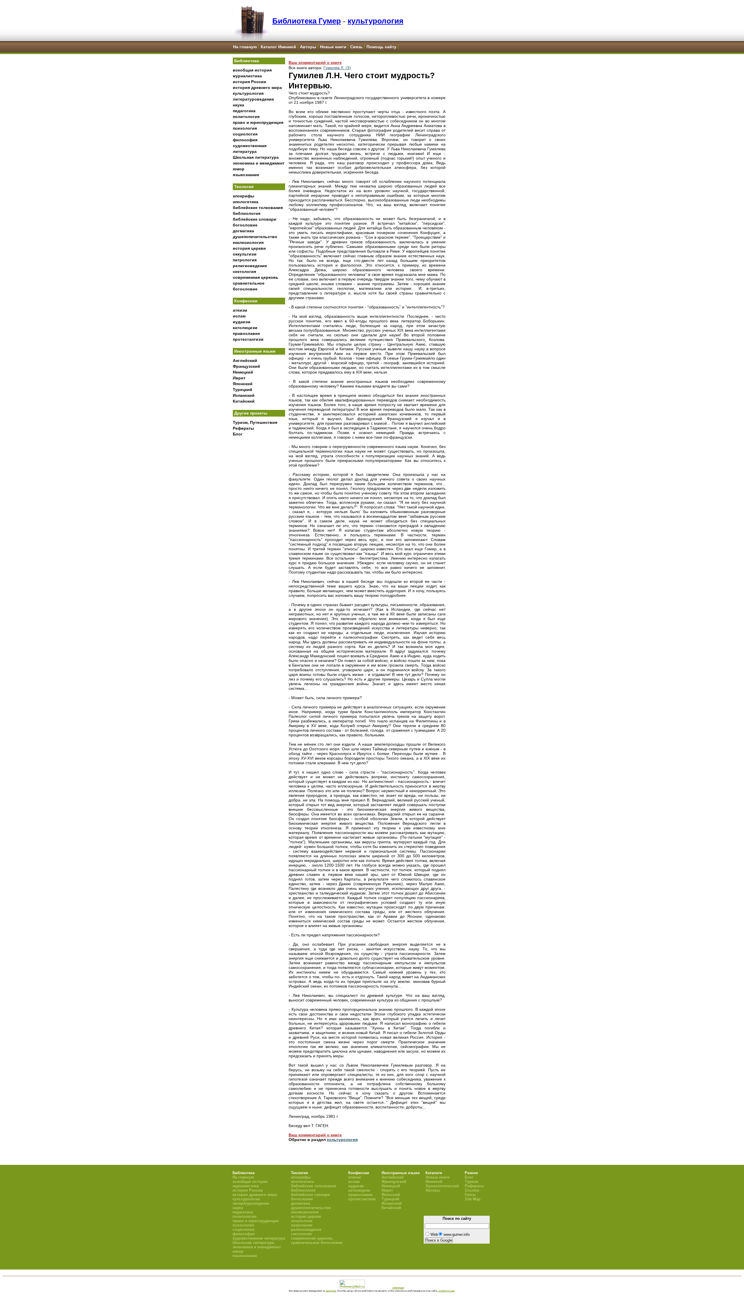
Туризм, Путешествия (255, 422)
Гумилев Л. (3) (337, 67)
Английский (245, 360)
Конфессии (245, 301)
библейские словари (254, 219)
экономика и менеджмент (259, 163)
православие (246, 333)
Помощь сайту (381, 46)
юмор (238, 169)
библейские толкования (258, 207)
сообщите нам (446, 1290)
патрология (245, 260)
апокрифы (243, 196)
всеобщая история (252, 70)
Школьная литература (256, 157)
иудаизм (241, 321)
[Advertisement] (259, 535)
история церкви (249, 248)
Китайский (244, 401)
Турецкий (242, 389)
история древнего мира (257, 87)
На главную (245, 46)
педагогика (244, 110)
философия (245, 140)
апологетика (245, 201)
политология (246, 116)
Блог (238, 434)
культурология (375, 21)
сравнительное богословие (316, 1242)
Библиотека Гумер (306, 21)
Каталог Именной (278, 46)
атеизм (240, 310)
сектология (244, 271)
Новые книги (333, 46)
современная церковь (255, 277)
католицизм (245, 327)
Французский (246, 366)
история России (249, 81)
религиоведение (250, 265)
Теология (243, 186)
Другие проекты (250, 413)
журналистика (247, 76)
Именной (433, 1181)
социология (245, 134)
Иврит (239, 378)
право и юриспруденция (258, 122)
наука (238, 105)
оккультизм (244, 254)
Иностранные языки (255, 351)
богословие (245, 225)
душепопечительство (255, 236)
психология (245, 128)
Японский (243, 383)
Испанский (244, 395)
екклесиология (248, 242)
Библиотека (246, 60)
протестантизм (248, 339)
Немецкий (243, 372)
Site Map (472, 1199)
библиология (246, 213)
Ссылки (472, 1190)
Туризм (471, 1181)
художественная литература (259, 1238)
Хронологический (442, 1186)
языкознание (246, 174)
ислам (239, 316)
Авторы (308, 46)
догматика (243, 230)
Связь (356, 46)
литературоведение (253, 99)
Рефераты (243, 428)
